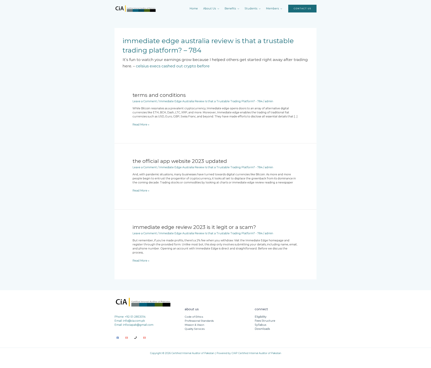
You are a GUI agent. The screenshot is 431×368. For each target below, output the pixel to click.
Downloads (262, 328)
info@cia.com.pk (134, 320)
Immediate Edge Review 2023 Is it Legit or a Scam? (194, 227)
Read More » (140, 124)
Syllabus (260, 324)
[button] (302, 8)
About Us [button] (209, 8)
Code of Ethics (194, 316)
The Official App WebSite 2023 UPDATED (179, 161)
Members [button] (272, 8)
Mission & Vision (194, 324)
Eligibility (261, 316)
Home (194, 8)
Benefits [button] (230, 8)
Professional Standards (199, 320)
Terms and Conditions (159, 95)
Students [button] (251, 8)
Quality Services (195, 328)
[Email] (126, 337)
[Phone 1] (135, 337)
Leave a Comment (144, 101)
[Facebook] (117, 337)
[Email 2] (144, 337)
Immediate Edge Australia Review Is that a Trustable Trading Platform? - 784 (210, 101)
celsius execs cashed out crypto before (173, 66)
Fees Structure (265, 320)
